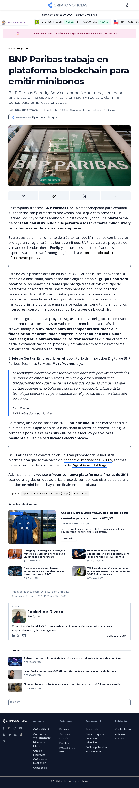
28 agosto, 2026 (89, 523)
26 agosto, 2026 (32, 561)
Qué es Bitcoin (41, 729)
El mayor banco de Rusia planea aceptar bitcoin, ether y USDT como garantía (72, 684)
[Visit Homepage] (68, 5)
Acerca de (92, 729)
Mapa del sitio (94, 751)
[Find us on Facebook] (3, 728)
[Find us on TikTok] (21, 735)
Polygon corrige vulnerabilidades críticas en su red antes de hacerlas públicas (72, 658)
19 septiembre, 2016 (54, 110)
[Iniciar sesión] (127, 5)
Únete (36, 33)
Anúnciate (121, 734)
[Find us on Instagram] (15, 728)
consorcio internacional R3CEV (88, 460)
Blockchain (81, 493)
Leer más (70, 538)
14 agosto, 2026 (96, 578)
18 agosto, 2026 (32, 578)
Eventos (64, 743)
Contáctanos (123, 729)
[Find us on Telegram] (4, 735)
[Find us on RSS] (15, 735)
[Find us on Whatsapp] (4, 741)
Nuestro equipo (95, 734)
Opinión (64, 738)
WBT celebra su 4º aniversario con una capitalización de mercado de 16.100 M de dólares (108, 571)
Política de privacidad (92, 740)
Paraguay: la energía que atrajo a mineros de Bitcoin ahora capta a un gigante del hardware (44, 553)
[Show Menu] (10, 5)
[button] (69, 195)
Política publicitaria (97, 747)
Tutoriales (65, 734)
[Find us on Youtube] (20, 728)
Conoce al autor (117, 635)
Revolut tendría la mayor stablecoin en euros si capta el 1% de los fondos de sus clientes (108, 553)
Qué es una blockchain (40, 761)
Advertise (120, 738)
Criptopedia (40, 767)
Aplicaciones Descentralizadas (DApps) (46, 493)
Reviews (64, 729)
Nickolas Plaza (71, 523)
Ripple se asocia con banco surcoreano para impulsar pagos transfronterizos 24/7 (44, 571)
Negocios (22, 48)
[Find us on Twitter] (8, 728)
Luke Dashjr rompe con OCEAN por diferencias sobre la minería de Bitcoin (70, 671)
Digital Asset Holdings (89, 465)
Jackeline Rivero (26, 110)
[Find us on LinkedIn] (10, 735)
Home (11, 48)
